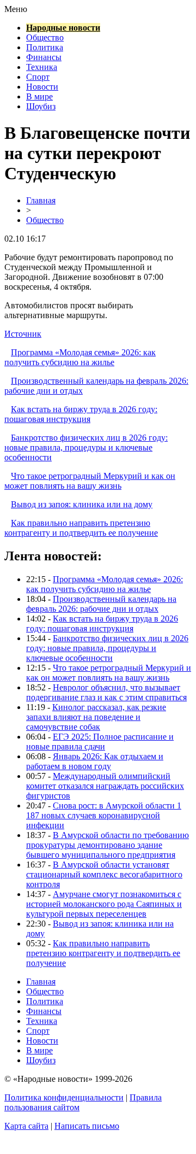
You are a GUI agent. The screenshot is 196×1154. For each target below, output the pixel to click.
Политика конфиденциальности (64, 1097)
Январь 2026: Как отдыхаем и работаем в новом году (94, 761)
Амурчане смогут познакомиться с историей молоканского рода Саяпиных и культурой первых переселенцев (104, 903)
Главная (41, 200)
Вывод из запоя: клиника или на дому (81, 504)
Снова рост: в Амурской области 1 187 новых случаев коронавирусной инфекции (103, 815)
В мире (39, 96)
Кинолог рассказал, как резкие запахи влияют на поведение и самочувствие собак (96, 716)
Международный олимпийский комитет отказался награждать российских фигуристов (105, 785)
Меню (15, 9)
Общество (45, 37)
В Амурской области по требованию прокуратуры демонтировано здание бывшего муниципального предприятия (107, 844)
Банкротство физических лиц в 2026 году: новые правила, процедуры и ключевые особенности (86, 447)
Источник (22, 333)
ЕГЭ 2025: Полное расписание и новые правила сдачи (100, 741)
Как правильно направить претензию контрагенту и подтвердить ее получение (81, 527)
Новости (42, 86)
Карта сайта (26, 1125)
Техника (41, 67)
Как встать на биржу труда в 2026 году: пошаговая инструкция (80, 414)
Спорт (38, 76)
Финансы (44, 57)
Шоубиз (41, 106)
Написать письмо (86, 1125)
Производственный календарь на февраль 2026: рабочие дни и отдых (101, 603)
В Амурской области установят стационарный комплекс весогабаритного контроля (104, 874)
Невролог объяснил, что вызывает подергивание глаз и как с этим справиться (106, 692)
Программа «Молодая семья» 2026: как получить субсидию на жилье (80, 357)
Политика (44, 47)
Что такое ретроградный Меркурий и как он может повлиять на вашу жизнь (89, 480)
